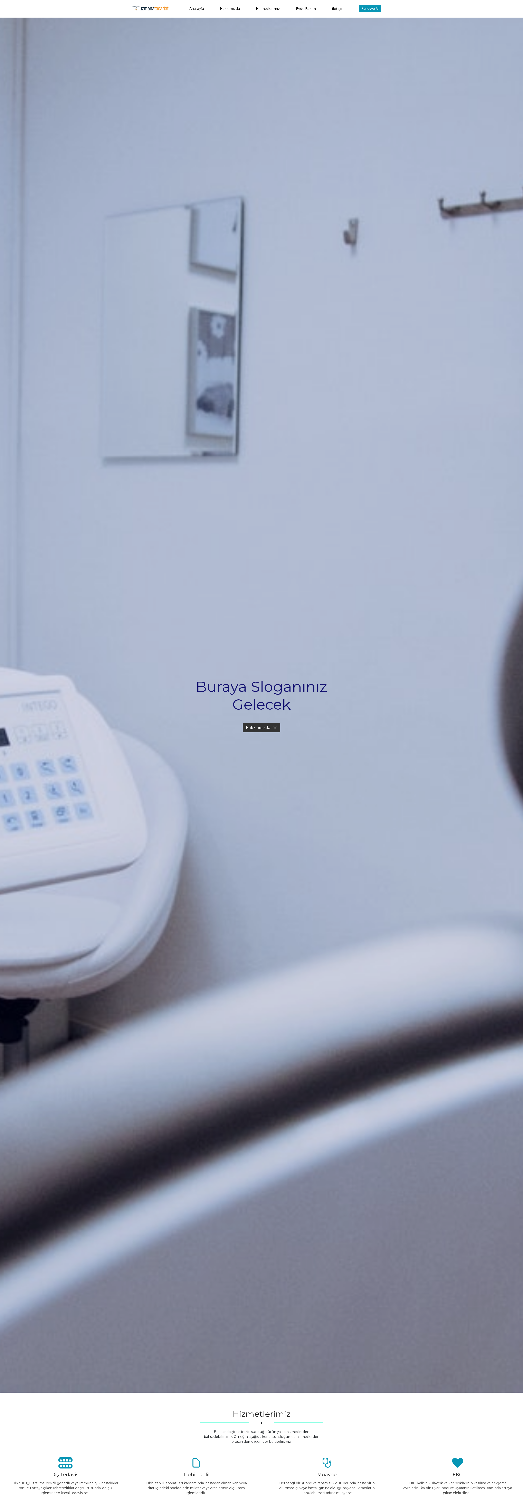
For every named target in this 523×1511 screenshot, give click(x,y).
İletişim (338, 9)
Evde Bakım (306, 9)
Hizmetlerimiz (268, 9)
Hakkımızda (230, 9)
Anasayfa (196, 9)
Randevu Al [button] (370, 8)
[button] (261, 727)
